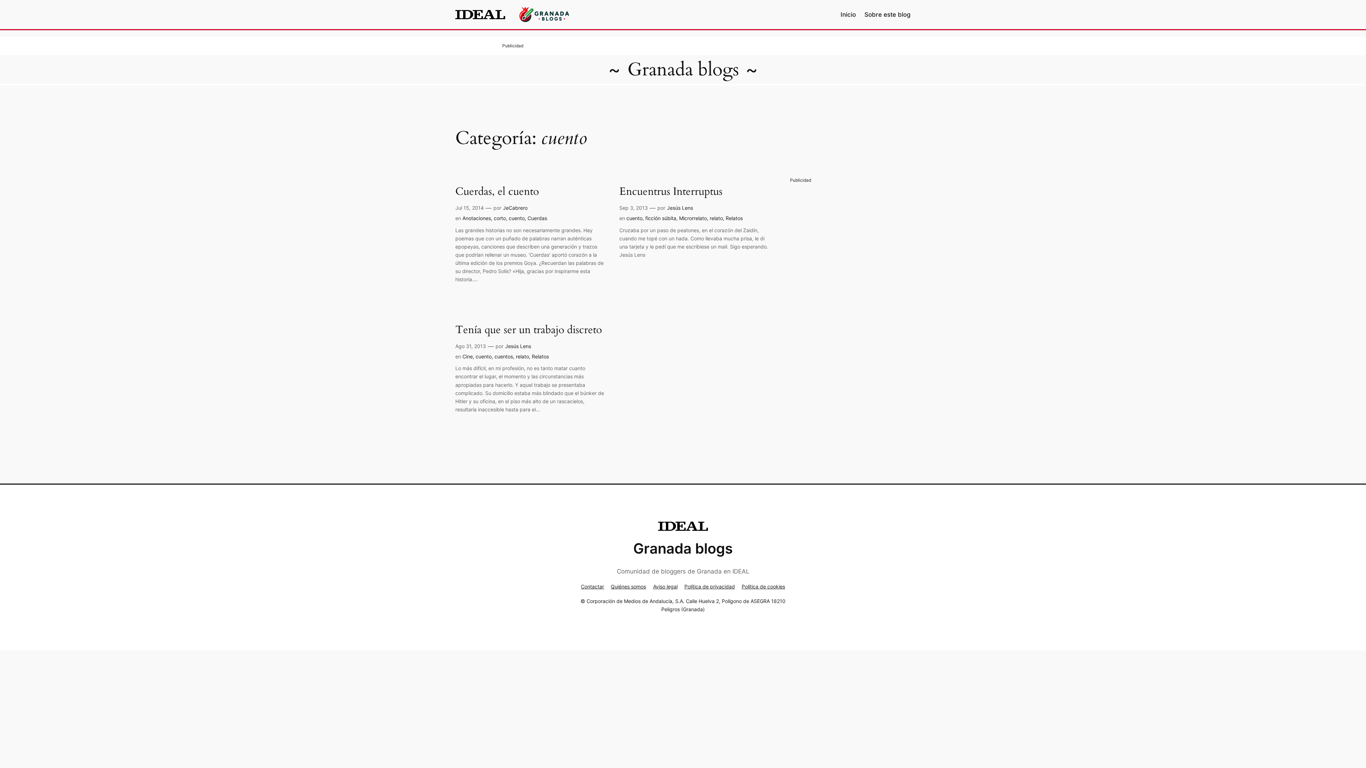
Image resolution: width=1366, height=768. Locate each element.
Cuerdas (537, 218)
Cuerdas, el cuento (497, 192)
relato (716, 218)
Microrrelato (693, 218)
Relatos (734, 218)
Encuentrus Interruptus (670, 192)
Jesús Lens (680, 208)
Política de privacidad (709, 586)
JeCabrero (515, 208)
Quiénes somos (628, 586)
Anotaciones (476, 218)
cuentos (503, 356)
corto (500, 218)
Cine (467, 356)
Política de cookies (763, 586)
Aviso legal (665, 586)
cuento (517, 218)
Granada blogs (683, 69)
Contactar (592, 586)
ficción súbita (660, 218)
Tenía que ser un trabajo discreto (528, 330)
